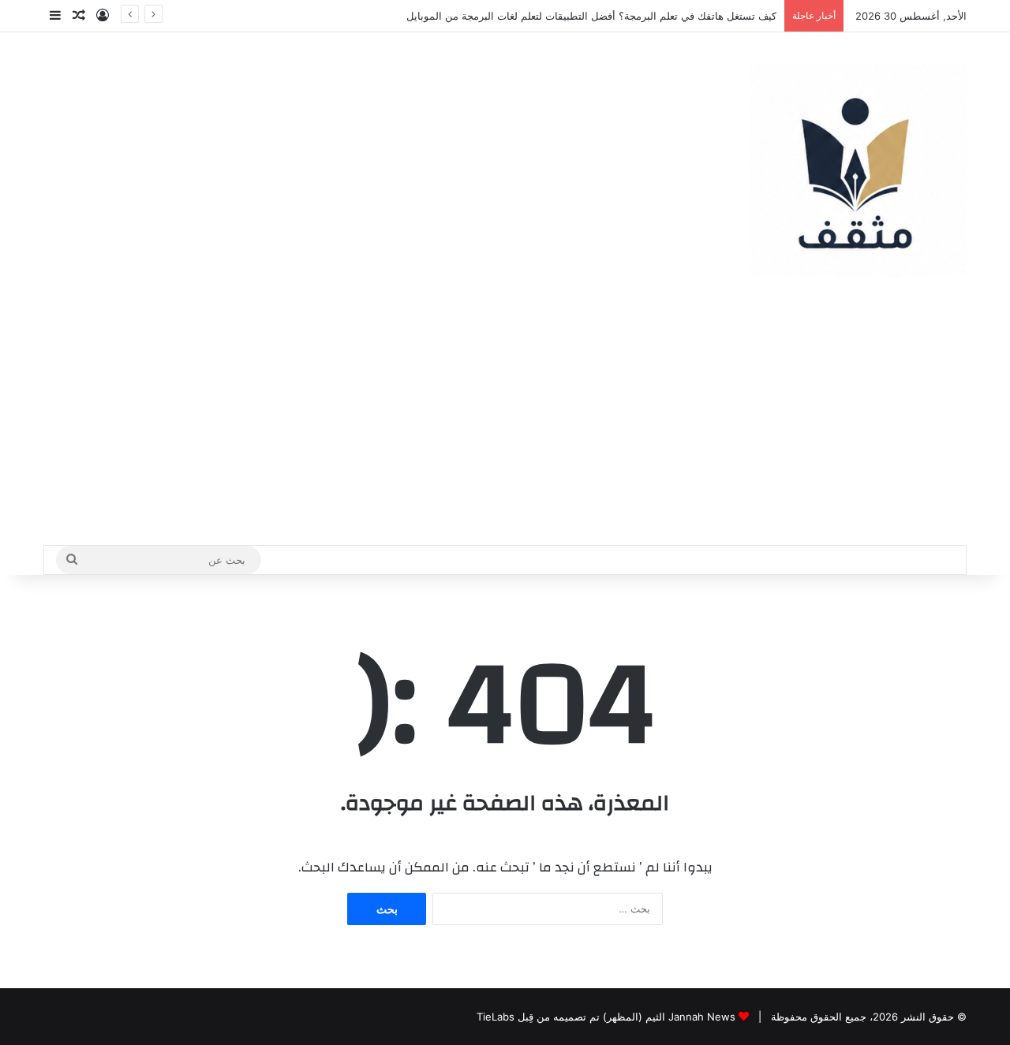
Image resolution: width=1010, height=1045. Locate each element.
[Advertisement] (505, 426)
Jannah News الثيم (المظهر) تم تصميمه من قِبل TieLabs (606, 1016)
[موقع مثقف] (858, 170)
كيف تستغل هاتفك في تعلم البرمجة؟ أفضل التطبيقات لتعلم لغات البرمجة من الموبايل (591, 15)
